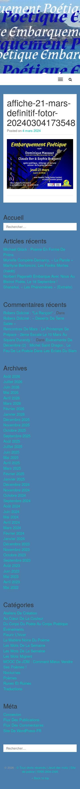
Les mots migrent (17, 656)
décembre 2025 (16, 419)
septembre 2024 (16, 500)
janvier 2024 (14, 538)
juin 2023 (11, 571)
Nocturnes (11, 672)
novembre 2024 (16, 490)
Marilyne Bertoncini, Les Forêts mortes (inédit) (35, 267)
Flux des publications (21, 719)
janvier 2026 (14, 414)
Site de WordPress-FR (22, 730)
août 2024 (11, 506)
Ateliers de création (20, 613)
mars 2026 (12, 403)
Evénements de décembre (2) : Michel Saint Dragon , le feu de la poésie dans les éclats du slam (40, 345)
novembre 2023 (16, 549)
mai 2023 (10, 576)
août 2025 (11, 441)
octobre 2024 (14, 495)
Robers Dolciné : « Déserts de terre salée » (33, 320)
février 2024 (13, 533)
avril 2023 (11, 581)
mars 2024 (12, 527)
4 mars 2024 (31, 130)
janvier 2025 (14, 479)
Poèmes (10, 677)
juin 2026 (11, 387)
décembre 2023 (16, 544)
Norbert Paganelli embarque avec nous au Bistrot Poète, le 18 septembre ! (39, 278)
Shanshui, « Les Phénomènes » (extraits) (37, 287)
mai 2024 (10, 517)
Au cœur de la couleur (23, 618)
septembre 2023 (16, 560)
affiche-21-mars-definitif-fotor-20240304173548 (41, 112)
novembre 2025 (16, 424)
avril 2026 (11, 398)
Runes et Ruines (17, 683)
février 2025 (13, 473)
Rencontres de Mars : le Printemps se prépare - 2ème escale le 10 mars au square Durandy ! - (36, 334)
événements (13, 629)
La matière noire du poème (26, 640)
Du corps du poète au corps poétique (35, 623)
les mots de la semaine (24, 645)
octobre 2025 (14, 430)
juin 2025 (11, 452)
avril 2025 (11, 462)
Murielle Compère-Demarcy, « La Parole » (38, 260)
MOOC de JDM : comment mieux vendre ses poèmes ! (38, 664)
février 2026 (13, 408)
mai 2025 (10, 457)
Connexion (12, 714)
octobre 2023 (14, 554)
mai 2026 (10, 392)
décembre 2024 (16, 484)
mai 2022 (10, 587)
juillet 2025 (12, 446)
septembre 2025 (16, 435)
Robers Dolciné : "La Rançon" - (29, 312)
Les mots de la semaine (24, 650)
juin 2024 (11, 511)
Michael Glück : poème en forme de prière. (34, 251)
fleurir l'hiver (14, 634)
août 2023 (11, 565)
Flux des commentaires (23, 725)
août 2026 (11, 376)
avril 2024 (11, 522)
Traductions (12, 688)
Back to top (41, 778)
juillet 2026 (12, 381)
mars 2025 (12, 468)
